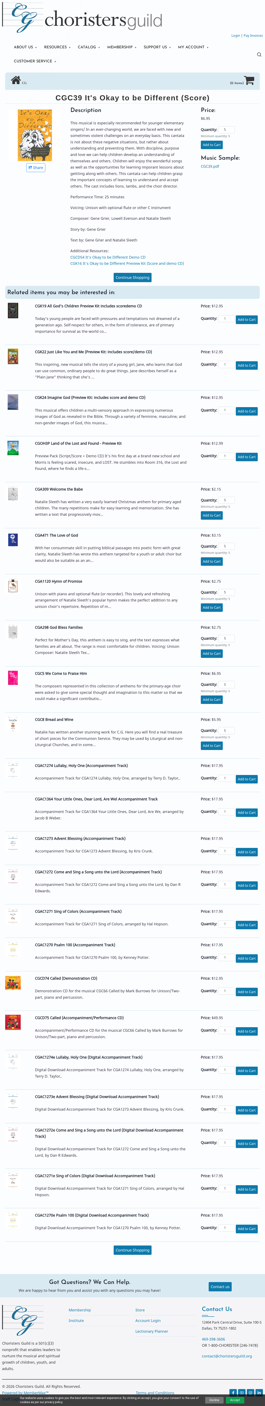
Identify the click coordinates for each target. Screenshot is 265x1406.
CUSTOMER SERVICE (33, 61)
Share (38, 167)
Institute (76, 1320)
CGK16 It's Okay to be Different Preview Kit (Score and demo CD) (127, 263)
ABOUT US (23, 47)
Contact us (220, 1286)
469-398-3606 (213, 1339)
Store (140, 1309)
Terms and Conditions (155, 1392)
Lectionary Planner (151, 1331)
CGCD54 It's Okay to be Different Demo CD (108, 257)
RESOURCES (55, 47)
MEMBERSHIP (119, 47)
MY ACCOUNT (191, 47)
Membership (80, 1309)
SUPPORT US (155, 47)
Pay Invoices (253, 35)
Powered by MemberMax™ (25, 1392)
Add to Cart (212, 145)
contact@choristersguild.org (227, 1356)
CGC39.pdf (210, 166)
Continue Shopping (132, 277)
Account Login (148, 1320)
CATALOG (87, 47)
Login (235, 35)
